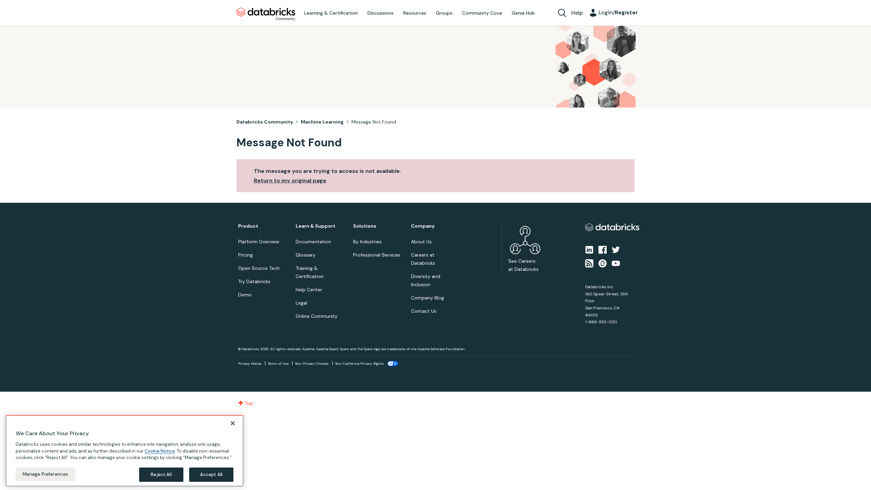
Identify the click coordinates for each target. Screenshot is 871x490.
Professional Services (376, 255)
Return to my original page (290, 180)
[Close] (232, 423)
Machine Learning (322, 122)
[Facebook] (602, 249)
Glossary (305, 255)
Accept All (211, 474)
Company (422, 226)
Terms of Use (278, 363)
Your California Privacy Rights (359, 363)
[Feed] (589, 263)
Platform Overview (258, 242)
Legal (301, 303)
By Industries (367, 242)
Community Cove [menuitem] (482, 13)
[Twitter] (616, 249)
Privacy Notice (249, 363)
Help (577, 12)
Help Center (309, 290)
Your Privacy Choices (312, 363)
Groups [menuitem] (444, 13)
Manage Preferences (45, 474)
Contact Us (424, 311)
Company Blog (427, 298)
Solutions (364, 226)
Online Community (317, 316)
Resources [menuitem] (414, 13)
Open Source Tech (259, 268)
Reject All (161, 474)
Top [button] (249, 403)
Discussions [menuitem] (380, 13)
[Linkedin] (589, 249)
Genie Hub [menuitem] (523, 13)
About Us (421, 242)
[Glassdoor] (602, 263)
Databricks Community (266, 14)
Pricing (245, 255)
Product (248, 226)
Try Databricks (254, 281)
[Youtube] (616, 263)
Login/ (618, 12)
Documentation (313, 242)
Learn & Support (315, 226)
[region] (124, 451)
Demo (245, 295)
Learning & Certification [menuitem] (331, 13)
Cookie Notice (160, 451)
